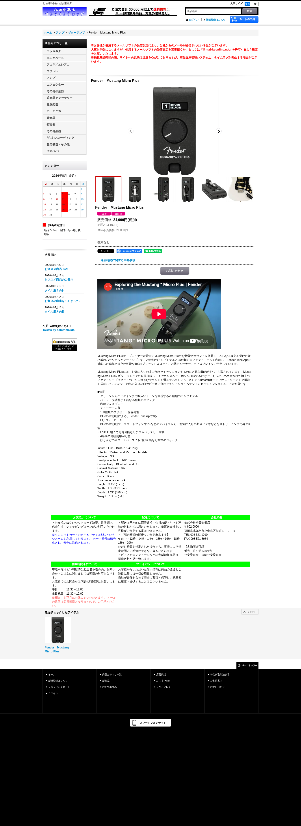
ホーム (52, 674)
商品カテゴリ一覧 (112, 674)
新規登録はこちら (215, 19)
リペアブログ (163, 687)
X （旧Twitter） (164, 680)
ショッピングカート (59, 687)
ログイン (194, 19)
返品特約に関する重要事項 (118, 260)
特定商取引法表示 (220, 674)
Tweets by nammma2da (58, 330)
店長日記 (161, 674)
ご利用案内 (216, 680)
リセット (251, 612)
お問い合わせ (174, 270)
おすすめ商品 (109, 687)
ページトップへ (249, 665)
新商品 (106, 680)
